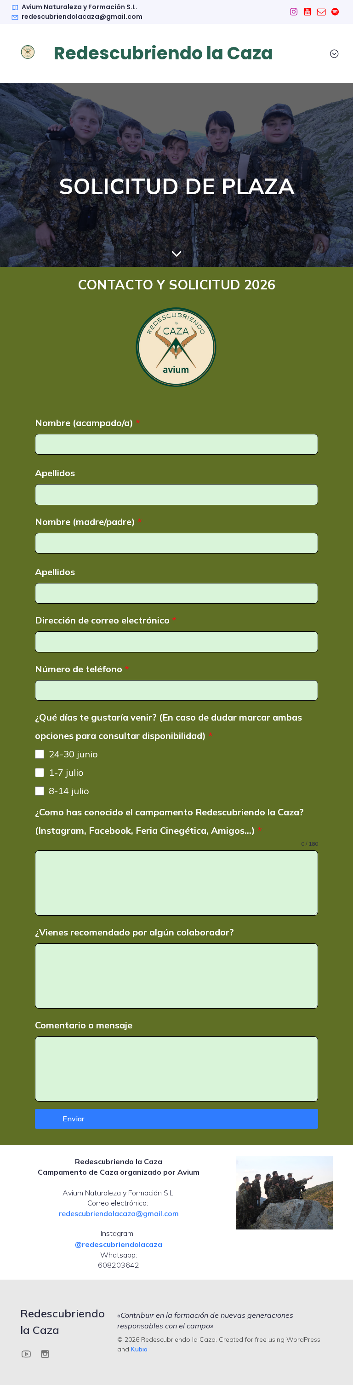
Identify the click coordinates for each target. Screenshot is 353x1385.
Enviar (73, 1118)
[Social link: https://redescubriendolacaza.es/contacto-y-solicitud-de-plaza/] (321, 12)
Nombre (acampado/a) (87, 422)
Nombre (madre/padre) (88, 521)
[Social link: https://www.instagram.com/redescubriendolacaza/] (294, 12)
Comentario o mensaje (83, 1025)
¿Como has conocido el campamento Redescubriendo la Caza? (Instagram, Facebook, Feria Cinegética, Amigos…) (169, 821)
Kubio (139, 1349)
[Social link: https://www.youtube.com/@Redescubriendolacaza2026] (307, 12)
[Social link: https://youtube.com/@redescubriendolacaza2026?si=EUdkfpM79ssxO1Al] (29, 1353)
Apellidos (55, 473)
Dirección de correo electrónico (105, 620)
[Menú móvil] (334, 53)
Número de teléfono (82, 669)
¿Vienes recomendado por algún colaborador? (134, 932)
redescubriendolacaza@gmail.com (119, 1213)
